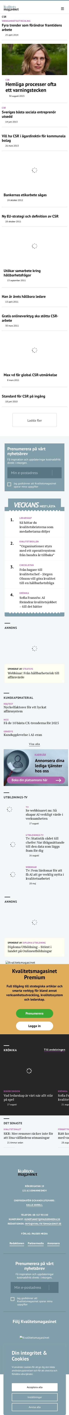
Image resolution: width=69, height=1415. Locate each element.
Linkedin (34, 1329)
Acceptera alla (35, 1387)
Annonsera (53, 1243)
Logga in (34, 1026)
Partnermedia (36, 1243)
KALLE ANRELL (34, 1204)
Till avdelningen (54, 1049)
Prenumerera (34, 1013)
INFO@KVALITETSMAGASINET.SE (43, 1223)
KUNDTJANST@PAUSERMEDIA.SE (42, 1219)
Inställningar (35, 1397)
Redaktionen (17, 1243)
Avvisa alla (35, 1407)
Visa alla (34, 744)
